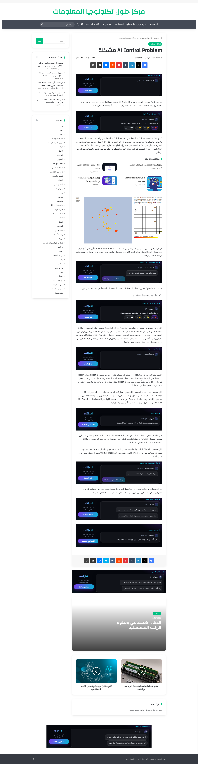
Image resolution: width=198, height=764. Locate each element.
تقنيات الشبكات (57, 213)
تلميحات (60, 226)
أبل (62, 126)
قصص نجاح (59, 251)
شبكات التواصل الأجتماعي (53, 243)
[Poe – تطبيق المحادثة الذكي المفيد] (109, 167)
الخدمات (155, 24)
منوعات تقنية (58, 280)
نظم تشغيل (59, 293)
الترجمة (60, 155)
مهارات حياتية (58, 285)
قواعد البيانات (58, 255)
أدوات (61, 134)
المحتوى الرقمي (57, 184)
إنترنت (60, 147)
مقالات (156, 613)
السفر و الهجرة (57, 176)
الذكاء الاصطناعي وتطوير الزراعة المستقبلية (139, 625)
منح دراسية (59, 268)
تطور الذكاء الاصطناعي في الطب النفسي (145, 165)
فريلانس (60, 247)
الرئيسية (157, 38)
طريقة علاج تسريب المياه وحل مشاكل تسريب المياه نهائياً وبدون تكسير (50, 66)
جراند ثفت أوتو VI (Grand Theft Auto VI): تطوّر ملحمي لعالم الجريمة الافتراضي (50, 85)
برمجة (60, 193)
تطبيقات (60, 201)
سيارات (60, 239)
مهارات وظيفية (57, 289)
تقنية (61, 218)
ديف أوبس (59, 230)
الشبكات (60, 180)
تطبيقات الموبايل (56, 205)
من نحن (108, 24)
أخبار (61, 130)
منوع (61, 272)
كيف (61, 259)
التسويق (60, 159)
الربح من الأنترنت (56, 172)
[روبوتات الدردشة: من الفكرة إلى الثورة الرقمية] (109, 180)
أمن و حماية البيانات (55, 142)
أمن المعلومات (57, 138)
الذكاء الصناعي (146, 38)
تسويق (60, 197)
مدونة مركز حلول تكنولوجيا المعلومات (131, 24)
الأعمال (60, 151)
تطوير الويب (58, 209)
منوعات (60, 276)
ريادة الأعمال (58, 234)
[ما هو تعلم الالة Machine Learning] (154, 183)
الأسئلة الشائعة (93, 24)
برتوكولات (59, 188)
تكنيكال (60, 222)
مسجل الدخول (145, 710)
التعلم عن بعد (58, 163)
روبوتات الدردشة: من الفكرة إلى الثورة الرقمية (89, 179)
